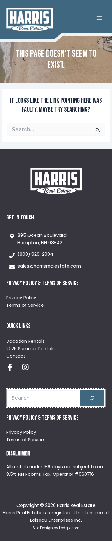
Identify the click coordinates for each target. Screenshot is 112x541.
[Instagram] (25, 367)
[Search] (92, 398)
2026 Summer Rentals (30, 349)
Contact (15, 356)
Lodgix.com (69, 527)
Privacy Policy (21, 298)
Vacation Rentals (25, 341)
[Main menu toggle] (99, 18)
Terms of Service (25, 305)
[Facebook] (9, 367)
